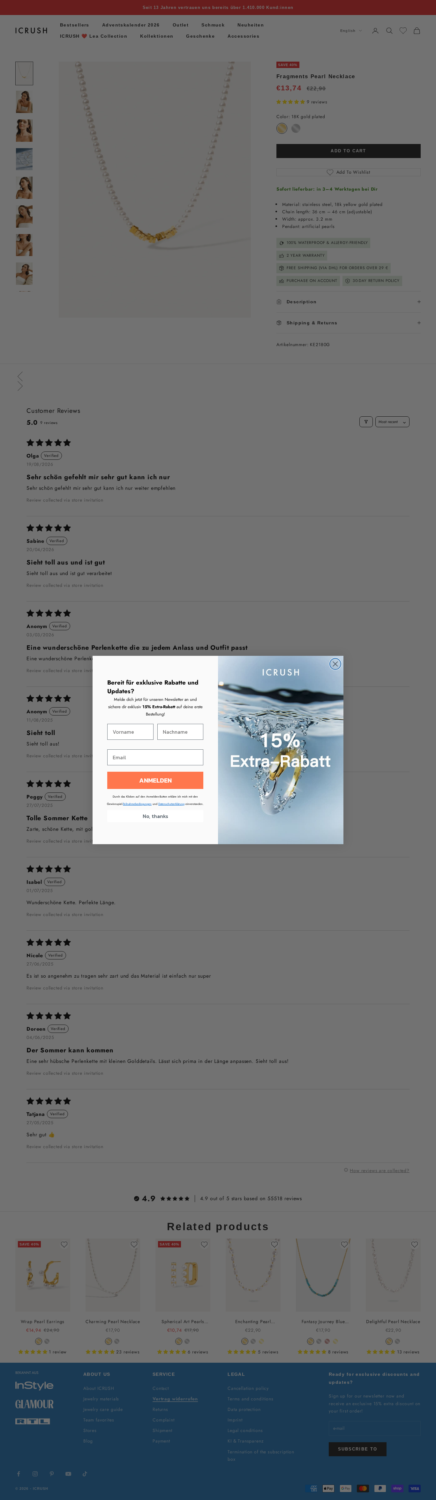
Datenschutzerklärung (171, 804)
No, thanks (155, 816)
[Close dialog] (335, 664)
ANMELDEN (155, 780)
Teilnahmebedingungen (137, 804)
